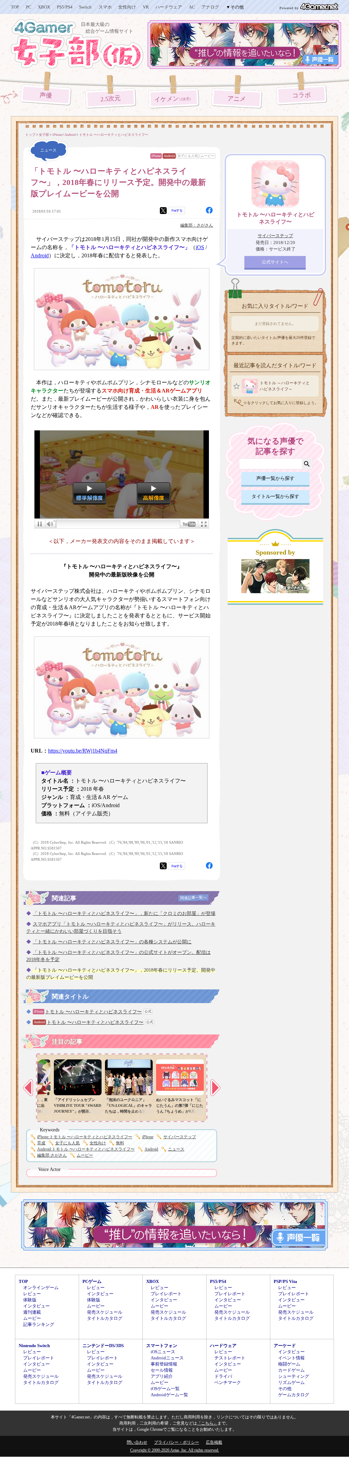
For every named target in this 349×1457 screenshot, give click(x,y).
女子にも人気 (188, 156)
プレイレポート (166, 1293)
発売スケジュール (104, 1312)
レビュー (32, 1293)
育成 (41, 1143)
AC (192, 7)
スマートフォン (161, 1345)
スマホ (105, 7)
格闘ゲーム (289, 1364)
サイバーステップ (179, 1136)
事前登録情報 (164, 1364)
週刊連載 (32, 1312)
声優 (46, 95)
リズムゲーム (291, 1382)
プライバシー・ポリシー (176, 1442)
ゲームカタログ (293, 1394)
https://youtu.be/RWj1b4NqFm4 (82, 751)
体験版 (29, 1299)
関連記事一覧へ (193, 897)
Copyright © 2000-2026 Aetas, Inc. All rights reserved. (174, 1450)
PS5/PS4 (65, 7)
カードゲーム (291, 1370)
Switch (85, 7)
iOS (200, 247)
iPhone (156, 156)
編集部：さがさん (196, 225)
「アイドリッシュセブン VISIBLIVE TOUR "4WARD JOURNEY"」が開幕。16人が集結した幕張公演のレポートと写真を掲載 (77, 1111)
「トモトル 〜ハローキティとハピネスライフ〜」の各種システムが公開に (112, 941)
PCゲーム (92, 1281)
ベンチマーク (227, 1382)
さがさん (52, 1155)
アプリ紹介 (162, 1376)
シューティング (293, 1376)
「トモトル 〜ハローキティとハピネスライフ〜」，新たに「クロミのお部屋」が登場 (124, 913)
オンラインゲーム (41, 1287)
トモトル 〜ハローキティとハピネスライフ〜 (93, 1011)
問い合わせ (137, 1442)
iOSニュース (163, 1351)
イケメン (173, 99)
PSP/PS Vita (285, 1281)
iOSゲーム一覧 (165, 1388)
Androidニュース (167, 1357)
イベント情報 (291, 1357)
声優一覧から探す (275, 478)
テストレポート (229, 1357)
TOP (15, 7)
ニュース (176, 1149)
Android (169, 156)
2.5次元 (111, 98)
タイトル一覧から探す (275, 496)
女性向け (127, 7)
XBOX (44, 7)
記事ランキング (38, 1324)
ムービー (207, 156)
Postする (176, 210)
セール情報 (162, 1370)
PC (28, 7)
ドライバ (223, 1376)
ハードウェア (168, 7)
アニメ (236, 99)
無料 (120, 1143)
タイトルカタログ (104, 1318)
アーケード (285, 1345)
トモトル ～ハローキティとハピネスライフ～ (285, 386)
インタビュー (36, 1306)
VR (146, 7)
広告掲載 (214, 1442)
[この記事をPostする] (163, 210)
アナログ (210, 7)
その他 (284, 1388)
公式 (148, 1011)
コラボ (301, 95)
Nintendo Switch (34, 1345)
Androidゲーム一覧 (169, 1394)
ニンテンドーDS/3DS (103, 1345)
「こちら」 (207, 1423)
